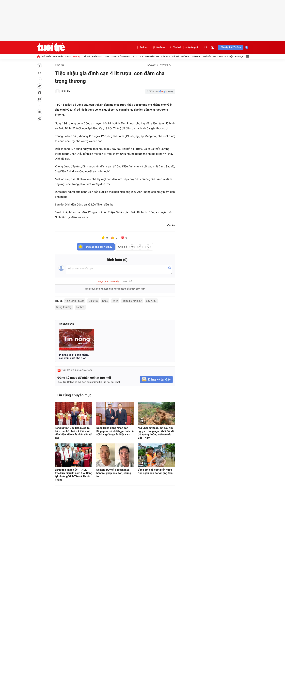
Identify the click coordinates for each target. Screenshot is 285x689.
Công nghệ (124, 56)
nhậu (105, 300)
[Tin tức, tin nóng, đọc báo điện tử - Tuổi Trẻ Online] (51, 47)
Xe (132, 56)
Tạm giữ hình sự (132, 300)
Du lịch (139, 56)
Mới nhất (46, 56)
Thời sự (76, 56)
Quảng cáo (193, 47)
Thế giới (86, 56)
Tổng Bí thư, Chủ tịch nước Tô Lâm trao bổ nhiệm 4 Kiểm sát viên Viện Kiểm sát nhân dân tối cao (73, 432)
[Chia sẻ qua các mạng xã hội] (148, 246)
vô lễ (115, 300)
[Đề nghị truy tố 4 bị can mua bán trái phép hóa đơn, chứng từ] (115, 455)
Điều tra (93, 300)
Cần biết (177, 47)
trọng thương (63, 307)
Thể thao (185, 56)
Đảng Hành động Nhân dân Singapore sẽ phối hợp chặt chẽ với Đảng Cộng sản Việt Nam (115, 431)
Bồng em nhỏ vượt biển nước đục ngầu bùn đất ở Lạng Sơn (155, 471)
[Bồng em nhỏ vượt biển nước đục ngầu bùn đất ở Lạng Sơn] (156, 455)
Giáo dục (196, 56)
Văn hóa (165, 56)
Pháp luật (97, 56)
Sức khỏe (218, 56)
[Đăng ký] (156, 379)
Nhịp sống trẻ (152, 56)
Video (68, 56)
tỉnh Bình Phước (75, 300)
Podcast (144, 47)
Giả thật (228, 56)
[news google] (160, 91)
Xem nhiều (58, 56)
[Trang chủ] (38, 56)
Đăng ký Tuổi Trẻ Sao (231, 47)
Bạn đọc (239, 56)
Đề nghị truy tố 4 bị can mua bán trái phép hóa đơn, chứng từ (113, 473)
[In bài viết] (39, 118)
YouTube (160, 47)
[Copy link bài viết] (140, 246)
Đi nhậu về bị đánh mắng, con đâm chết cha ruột (74, 356)
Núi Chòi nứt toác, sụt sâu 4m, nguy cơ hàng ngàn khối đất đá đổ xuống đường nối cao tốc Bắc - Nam (156, 432)
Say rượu (151, 300)
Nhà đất (207, 56)
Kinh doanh (110, 56)
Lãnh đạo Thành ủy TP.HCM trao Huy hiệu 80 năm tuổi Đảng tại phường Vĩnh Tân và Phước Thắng (73, 474)
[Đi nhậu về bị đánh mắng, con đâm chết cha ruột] (76, 340)
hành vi (80, 307)
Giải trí (175, 56)
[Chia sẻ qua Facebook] (132, 246)
